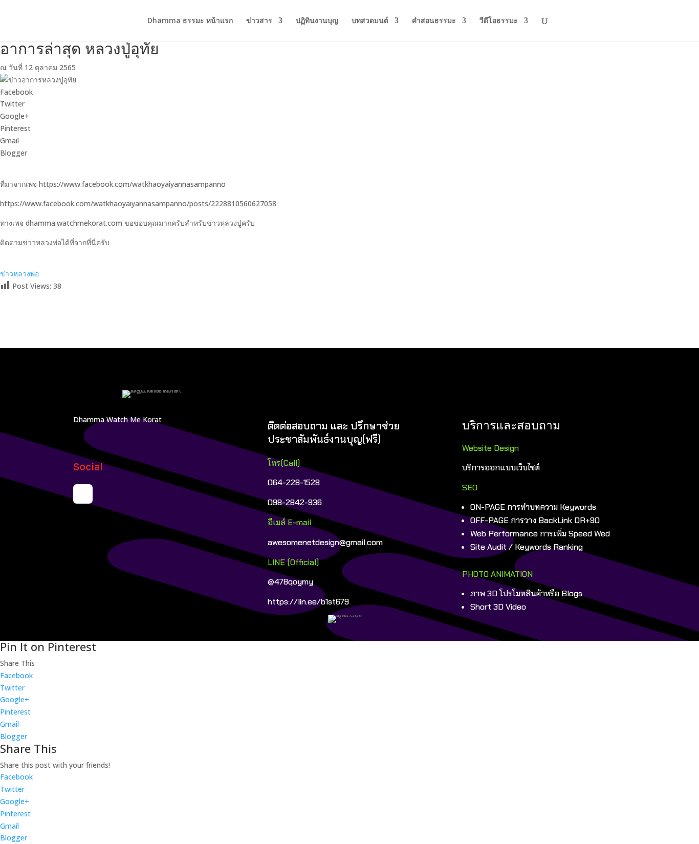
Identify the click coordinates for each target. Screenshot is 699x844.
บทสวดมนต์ (370, 21)
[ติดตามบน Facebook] (83, 494)
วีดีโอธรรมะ (498, 21)
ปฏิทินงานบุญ (317, 21)
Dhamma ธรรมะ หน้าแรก (190, 21)
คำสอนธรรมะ (434, 21)
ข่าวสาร (259, 21)
